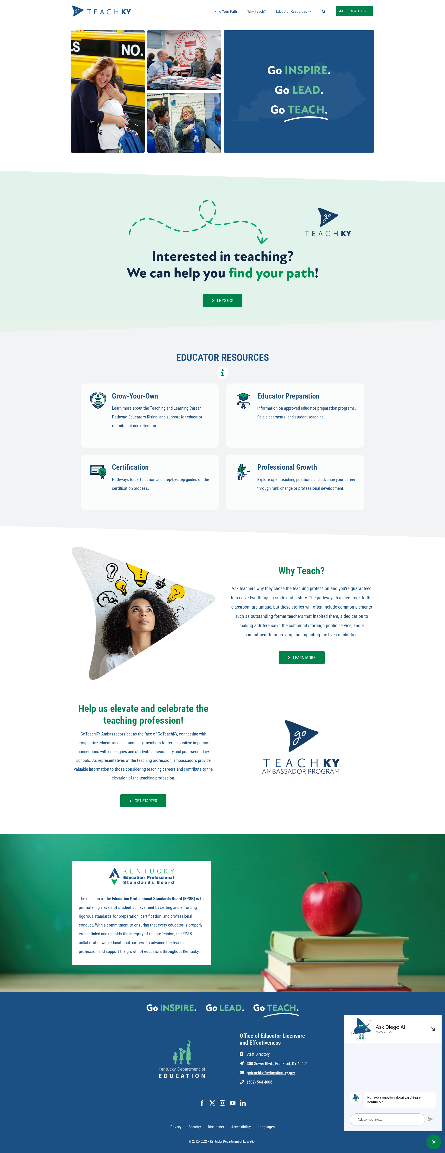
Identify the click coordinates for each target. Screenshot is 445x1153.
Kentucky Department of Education (233, 1141)
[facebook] (202, 1103)
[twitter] (212, 1103)
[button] (323, 11)
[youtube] (232, 1103)
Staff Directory (258, 1054)
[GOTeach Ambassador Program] (301, 720)
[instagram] (222, 1103)
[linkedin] (243, 1103)
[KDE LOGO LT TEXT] (182, 1042)
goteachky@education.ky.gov (271, 1072)
